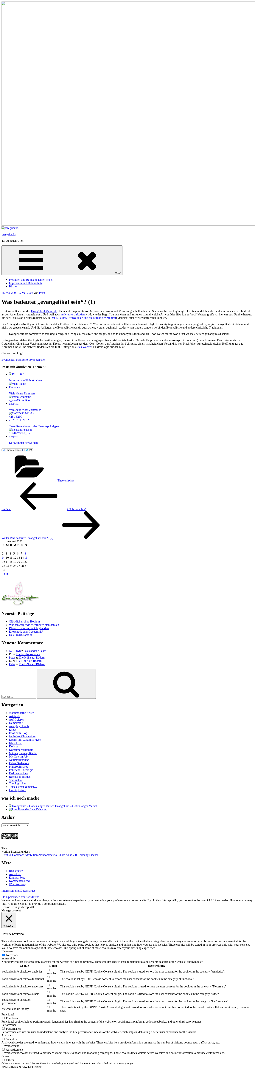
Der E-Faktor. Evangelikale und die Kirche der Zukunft (83, 317)
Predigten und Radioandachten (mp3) (31, 279)
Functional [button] (7, 1014)
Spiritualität (15, 780)
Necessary (12, 955)
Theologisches (65, 480)
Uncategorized (17, 790)
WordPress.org (17, 884)
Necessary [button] (7, 951)
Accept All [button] (27, 907)
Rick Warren (83, 347)
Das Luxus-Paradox (20, 635)
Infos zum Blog (18, 733)
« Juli (4, 573)
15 (25, 557)
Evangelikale (37, 359)
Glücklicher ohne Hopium (24, 621)
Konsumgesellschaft (21, 749)
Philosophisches (18, 766)
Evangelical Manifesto (44, 311)
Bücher (13, 286)
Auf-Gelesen (16, 719)
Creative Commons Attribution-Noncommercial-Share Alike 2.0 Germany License (49, 855)
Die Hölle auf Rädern (32, 657)
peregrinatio (8, 234)
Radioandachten (18, 773)
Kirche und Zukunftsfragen (25, 739)
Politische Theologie (21, 770)
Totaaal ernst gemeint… (23, 786)
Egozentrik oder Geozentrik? (26, 631)
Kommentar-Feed (19, 880)
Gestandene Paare (35, 650)
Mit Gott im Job (18, 756)
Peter (42, 292)
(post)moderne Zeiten (21, 712)
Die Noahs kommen (28, 654)
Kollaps (13, 746)
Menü (118, 273)
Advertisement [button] (10, 1045)
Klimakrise (15, 743)
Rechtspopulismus (19, 776)
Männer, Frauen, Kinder (23, 753)
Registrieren (16, 870)
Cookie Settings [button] (10, 907)
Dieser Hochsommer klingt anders (29, 628)
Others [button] (5, 1056)
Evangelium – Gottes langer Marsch (75, 806)
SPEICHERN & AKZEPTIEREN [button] (21, 1066)
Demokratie (16, 722)
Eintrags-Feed (17, 877)
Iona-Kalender (38, 809)
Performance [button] (8, 1024)
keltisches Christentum (22, 736)
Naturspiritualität (19, 759)
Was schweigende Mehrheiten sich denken (34, 624)
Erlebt (12, 729)
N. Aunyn (15, 650)
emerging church (19, 726)
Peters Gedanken (19, 763)
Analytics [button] (7, 1035)
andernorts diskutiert (73, 314)
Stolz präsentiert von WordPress (20, 897)
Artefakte (14, 716)
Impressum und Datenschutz (25, 283)
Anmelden (15, 874)
